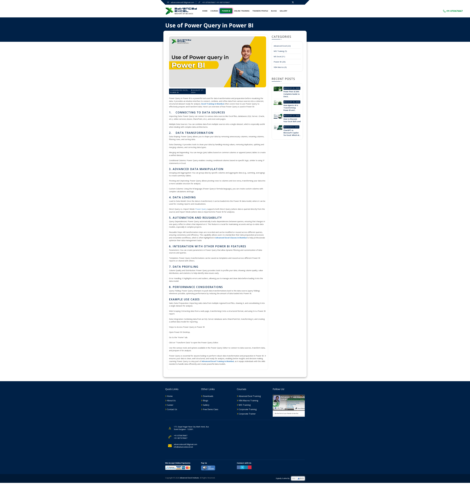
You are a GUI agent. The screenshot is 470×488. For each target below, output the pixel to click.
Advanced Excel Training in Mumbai (218, 361)
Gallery (283, 11)
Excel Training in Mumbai (212, 104)
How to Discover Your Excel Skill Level (292, 120)
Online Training (241, 11)
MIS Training (280, 51)
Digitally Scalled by (283, 478)
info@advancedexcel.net (183, 447)
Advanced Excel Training (250, 396)
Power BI (226, 11)
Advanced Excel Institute (189, 478)
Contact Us (172, 409)
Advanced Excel (180, 90)
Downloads (208, 396)
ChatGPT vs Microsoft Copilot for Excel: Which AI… (292, 132)
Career (170, 405)
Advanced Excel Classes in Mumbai (231, 237)
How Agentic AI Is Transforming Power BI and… (290, 107)
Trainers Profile (260, 11)
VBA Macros (280, 67)
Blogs (274, 11)
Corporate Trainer (247, 413)
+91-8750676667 (209, 2)
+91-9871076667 (223, 2)
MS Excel (279, 56)
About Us (171, 400)
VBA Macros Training (248, 400)
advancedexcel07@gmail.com (182, 2)
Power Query (201, 209)
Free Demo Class (210, 409)
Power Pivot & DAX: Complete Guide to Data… (291, 94)
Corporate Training (248, 409)
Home (204, 11)
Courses (214, 11)
